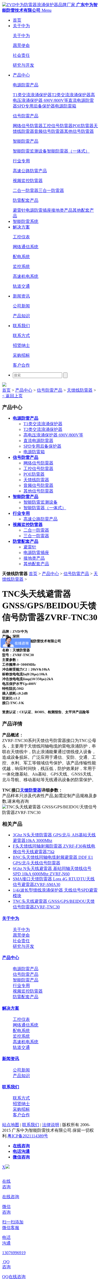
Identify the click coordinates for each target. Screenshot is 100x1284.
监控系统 (21, 266)
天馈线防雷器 (80, 390)
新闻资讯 (21, 296)
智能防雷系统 (25, 221)
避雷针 (19, 210)
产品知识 (21, 316)
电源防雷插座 (38, 210)
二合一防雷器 (25, 190)
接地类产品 (62, 210)
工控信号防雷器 (58, 125)
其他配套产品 (36, 563)
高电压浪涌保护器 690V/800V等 (53, 435)
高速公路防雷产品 (30, 170)
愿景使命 (21, 45)
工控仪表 (21, 237)
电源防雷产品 (25, 85)
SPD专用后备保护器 (36, 106)
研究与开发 (23, 65)
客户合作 (21, 365)
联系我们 (21, 325)
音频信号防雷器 (49, 131)
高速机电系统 (25, 276)
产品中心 (21, 75)
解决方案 (21, 227)
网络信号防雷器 (28, 125)
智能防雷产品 (25, 141)
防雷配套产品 (25, 200)
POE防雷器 (83, 125)
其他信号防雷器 (79, 131)
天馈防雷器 (30, 790)
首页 (17, 20)
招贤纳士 (21, 345)
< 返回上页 (12, 396)
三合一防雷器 (51, 190)
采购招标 (21, 355)
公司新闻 (21, 306)
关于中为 (21, 25)
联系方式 (21, 335)
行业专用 (21, 161)
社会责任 (21, 55)
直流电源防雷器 (38, 440)
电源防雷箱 (65, 106)
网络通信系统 (25, 246)
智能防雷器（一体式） (68, 151)
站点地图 (10, 1124)
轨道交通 (21, 286)
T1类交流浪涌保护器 (32, 95)
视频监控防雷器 (28, 180)
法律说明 (50, 1124)
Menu (46, 10)
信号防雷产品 (25, 116)
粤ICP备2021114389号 (27, 1136)
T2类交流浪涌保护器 (71, 95)
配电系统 (21, 256)
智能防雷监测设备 (30, 151)
